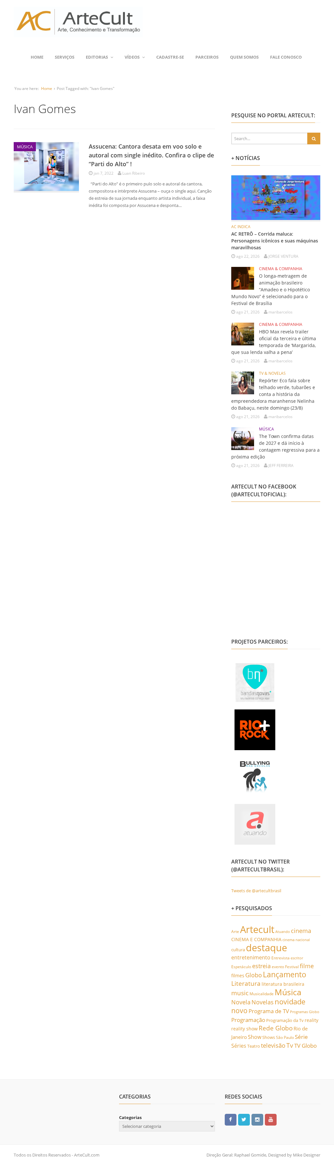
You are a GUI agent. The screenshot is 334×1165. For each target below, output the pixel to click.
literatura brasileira (283, 984)
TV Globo (305, 1045)
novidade (290, 1001)
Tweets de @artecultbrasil (256, 891)
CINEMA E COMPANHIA (256, 939)
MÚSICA (25, 147)
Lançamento (284, 974)
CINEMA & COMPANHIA (280, 268)
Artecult (257, 929)
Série (301, 1037)
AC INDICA (240, 226)
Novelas (262, 1002)
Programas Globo (304, 1011)
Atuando (282, 931)
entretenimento (250, 957)
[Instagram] (257, 1119)
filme (307, 966)
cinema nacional (296, 940)
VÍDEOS (132, 57)
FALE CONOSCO (286, 57)
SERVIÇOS (64, 57)
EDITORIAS (97, 57)
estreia (261, 966)
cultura (238, 950)
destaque (266, 947)
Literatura (246, 983)
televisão (273, 1045)
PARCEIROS (207, 57)
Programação (248, 1020)
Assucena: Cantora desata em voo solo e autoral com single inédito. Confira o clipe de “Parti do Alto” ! (151, 155)
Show (254, 1037)
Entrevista (280, 958)
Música (288, 992)
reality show (244, 1029)
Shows (268, 1037)
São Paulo (285, 1037)
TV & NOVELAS (272, 373)
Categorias (130, 1117)
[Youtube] (271, 1119)
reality (311, 1020)
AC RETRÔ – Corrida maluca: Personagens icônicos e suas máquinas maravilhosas (274, 241)
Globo (253, 975)
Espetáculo (241, 966)
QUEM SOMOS (244, 57)
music (240, 992)
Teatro (253, 1046)
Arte (235, 931)
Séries (238, 1045)
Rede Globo (276, 1028)
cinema (301, 930)
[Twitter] (244, 1119)
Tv (289, 1045)
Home (37, 57)
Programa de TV (269, 1011)
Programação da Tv (285, 1020)
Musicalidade (262, 994)
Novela (240, 1002)
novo (239, 1010)
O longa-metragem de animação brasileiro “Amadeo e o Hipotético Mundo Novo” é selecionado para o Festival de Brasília (270, 289)
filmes (237, 975)
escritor (297, 957)
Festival (292, 966)
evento (278, 966)
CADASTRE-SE (170, 57)
